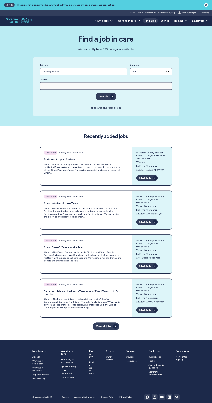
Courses (130, 357)
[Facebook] (147, 397)
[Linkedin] (169, 397)
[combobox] (83, 71)
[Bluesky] (177, 397)
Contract (134, 65)
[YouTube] (162, 397)
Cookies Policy (107, 397)
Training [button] (178, 20)
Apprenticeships (40, 374)
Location (44, 79)
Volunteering (39, 378)
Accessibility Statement (85, 397)
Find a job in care (91, 368)
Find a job (150, 20)
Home (132, 13)
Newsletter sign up (167, 13)
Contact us (150, 13)
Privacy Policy (125, 397)
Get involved (67, 377)
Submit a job (154, 357)
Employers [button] (198, 20)
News (140, 13)
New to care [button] (102, 20)
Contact (65, 397)
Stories (165, 20)
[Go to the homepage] (19, 20)
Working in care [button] (127, 20)
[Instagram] (155, 397)
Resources (131, 361)
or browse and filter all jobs (106, 107)
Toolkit (151, 361)
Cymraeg (205, 13)
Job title (44, 65)
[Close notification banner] (206, 5)
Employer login (189, 13)
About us (37, 357)
